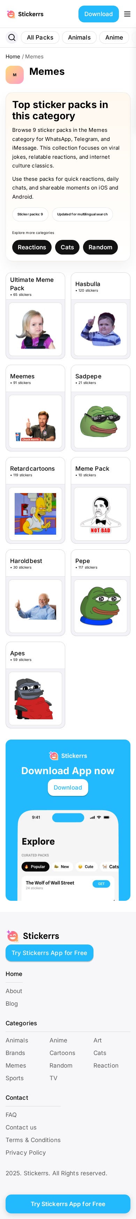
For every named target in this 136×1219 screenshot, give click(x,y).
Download (98, 13)
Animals (79, 37)
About (14, 991)
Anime (114, 37)
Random (100, 247)
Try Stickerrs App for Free (50, 952)
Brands (15, 1052)
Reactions (32, 247)
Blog (12, 1003)
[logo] (32, 14)
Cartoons (62, 1052)
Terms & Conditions (33, 1139)
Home (13, 56)
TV (54, 1078)
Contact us (21, 1127)
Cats (67, 247)
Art (97, 1040)
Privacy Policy (26, 1152)
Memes (16, 1065)
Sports (15, 1078)
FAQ (11, 1114)
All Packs (40, 37)
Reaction (106, 1065)
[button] (127, 14)
